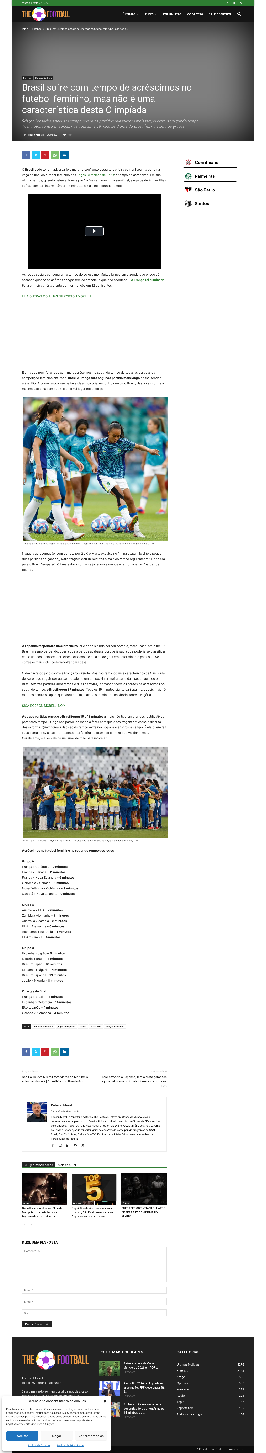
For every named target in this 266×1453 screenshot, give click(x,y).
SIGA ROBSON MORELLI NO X (43, 706)
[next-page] (31, 1224)
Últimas (128, 14)
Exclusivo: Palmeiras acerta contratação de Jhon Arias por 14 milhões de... (144, 1408)
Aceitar (22, 1436)
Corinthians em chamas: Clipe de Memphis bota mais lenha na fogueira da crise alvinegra (42, 1212)
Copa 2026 (195, 14)
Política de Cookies (39, 1445)
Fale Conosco (220, 14)
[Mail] (76, 1145)
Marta (83, 1026)
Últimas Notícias (43, 77)
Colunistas (172, 14)
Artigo (26, 1202)
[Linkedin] (64, 155)
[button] (105, 1401)
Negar (56, 1436)
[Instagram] (234, 3)
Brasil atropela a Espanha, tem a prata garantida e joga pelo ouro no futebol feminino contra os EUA (134, 1081)
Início (25, 29)
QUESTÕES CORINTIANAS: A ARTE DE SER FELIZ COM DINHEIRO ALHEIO (143, 1212)
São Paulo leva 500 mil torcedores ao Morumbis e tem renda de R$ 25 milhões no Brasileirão (55, 1079)
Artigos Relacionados (39, 1165)
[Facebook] (227, 3)
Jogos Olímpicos (66, 1026)
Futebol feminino (43, 1026)
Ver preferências (91, 1436)
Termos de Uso (235, 1449)
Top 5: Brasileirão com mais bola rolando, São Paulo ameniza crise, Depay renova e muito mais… (92, 1212)
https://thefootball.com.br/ (65, 1111)
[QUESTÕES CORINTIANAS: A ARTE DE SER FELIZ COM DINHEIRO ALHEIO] (144, 1189)
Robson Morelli (35, 134)
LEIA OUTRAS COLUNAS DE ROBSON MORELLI (56, 296)
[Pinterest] (45, 155)
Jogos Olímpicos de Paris (95, 175)
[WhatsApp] (241, 3)
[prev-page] (24, 1224)
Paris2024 (96, 1026)
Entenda (37, 29)
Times (149, 14)
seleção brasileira (115, 1026)
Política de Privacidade (70, 1445)
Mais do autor (67, 1165)
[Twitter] (36, 155)
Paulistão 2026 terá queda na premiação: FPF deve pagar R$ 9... (144, 1387)
